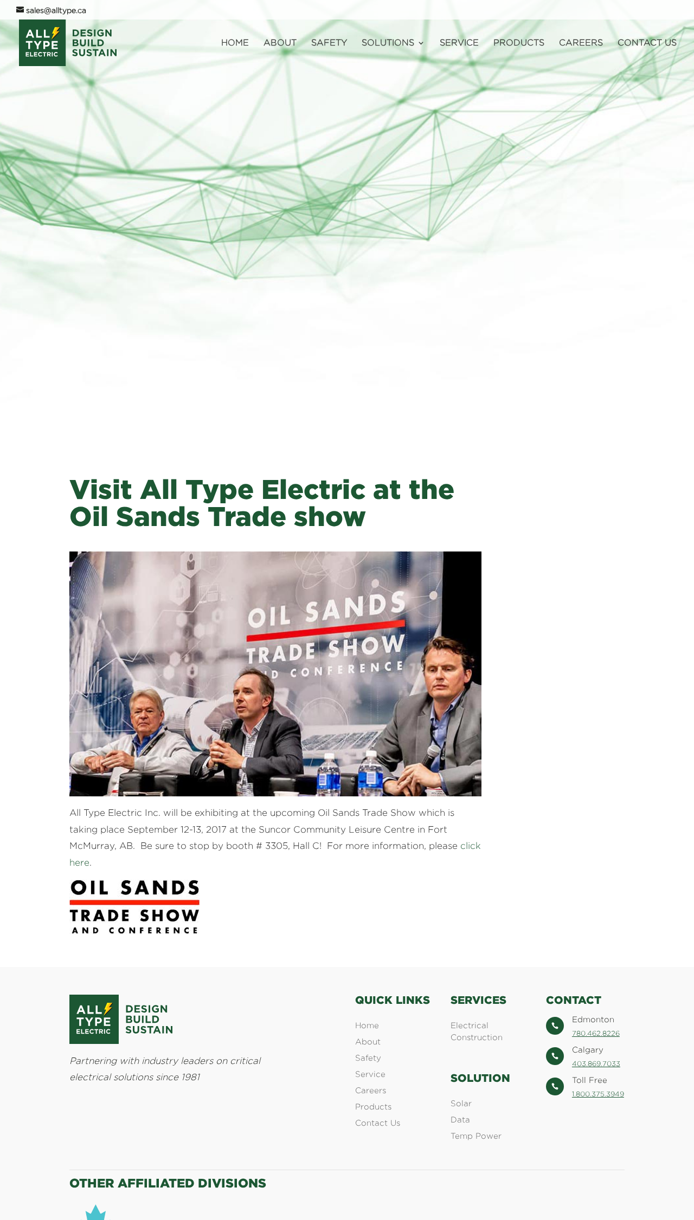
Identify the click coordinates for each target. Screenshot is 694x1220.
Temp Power (476, 1136)
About (280, 43)
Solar (461, 1103)
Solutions (388, 43)
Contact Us (647, 43)
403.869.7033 (596, 1063)
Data (460, 1119)
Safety (329, 43)
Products (518, 43)
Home (235, 43)
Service (459, 43)
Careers (581, 43)
